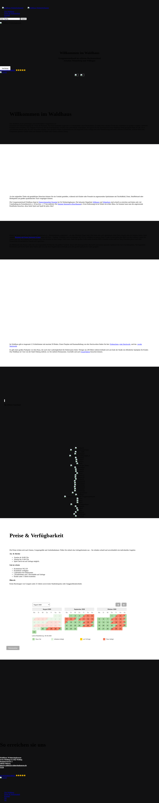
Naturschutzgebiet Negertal (48, 202)
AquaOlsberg (85, 352)
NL (5, 800)
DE (5, 798)
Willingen (96, 202)
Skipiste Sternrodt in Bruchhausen (69, 204)
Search (23, 19)
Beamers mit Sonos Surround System (27, 237)
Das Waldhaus (9, 792)
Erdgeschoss (114, 344)
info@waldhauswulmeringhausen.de (13, 765)
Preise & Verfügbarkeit (12, 794)
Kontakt (7, 796)
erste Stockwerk (124, 344)
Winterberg (106, 202)
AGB (2, 767)
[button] (5, 68)
